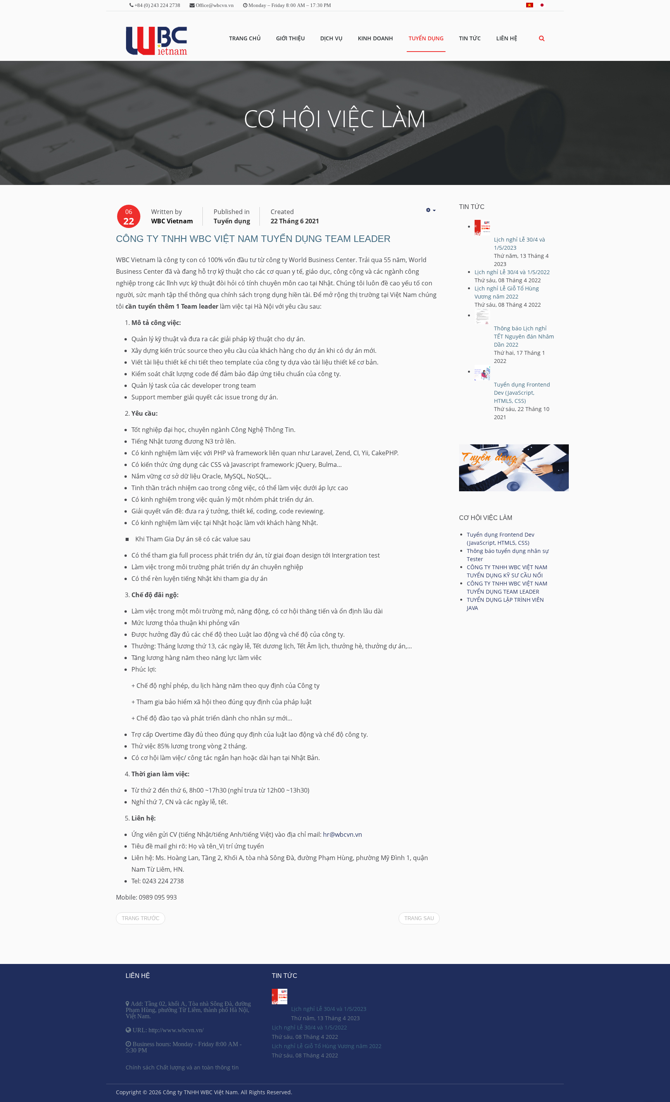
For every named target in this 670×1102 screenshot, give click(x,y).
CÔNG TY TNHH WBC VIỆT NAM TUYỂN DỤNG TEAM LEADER (253, 238)
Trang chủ (245, 38)
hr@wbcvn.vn (342, 834)
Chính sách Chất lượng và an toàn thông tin (182, 1067)
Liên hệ (506, 38)
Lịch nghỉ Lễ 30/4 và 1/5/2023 (328, 1008)
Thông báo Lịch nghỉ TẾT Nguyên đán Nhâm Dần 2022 (524, 336)
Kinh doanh (375, 38)
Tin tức (470, 38)
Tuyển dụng (426, 38)
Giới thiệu (290, 38)
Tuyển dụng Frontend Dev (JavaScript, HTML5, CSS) (522, 392)
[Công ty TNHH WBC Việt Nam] (156, 41)
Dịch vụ (331, 38)
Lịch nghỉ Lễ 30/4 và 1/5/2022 (512, 272)
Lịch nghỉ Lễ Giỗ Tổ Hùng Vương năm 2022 (327, 1046)
